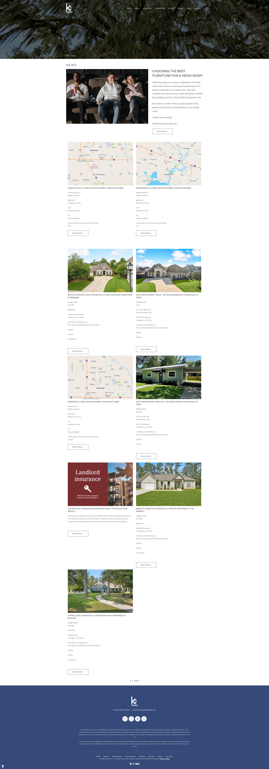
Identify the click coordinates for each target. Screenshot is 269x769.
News (189, 8)
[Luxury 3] (69, 8)
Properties (147, 8)
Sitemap (132, 759)
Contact (197, 8)
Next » (136, 681)
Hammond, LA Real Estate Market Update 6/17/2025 (93, 402)
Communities (160, 8)
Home (129, 8)
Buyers (171, 8)
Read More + (162, 131)
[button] (2, 766)
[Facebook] (125, 718)
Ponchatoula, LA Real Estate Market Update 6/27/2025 (95, 188)
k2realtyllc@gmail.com (147, 710)
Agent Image (165, 759)
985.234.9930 (124, 710)
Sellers (180, 8)
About (137, 8)
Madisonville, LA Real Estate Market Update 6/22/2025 (163, 188)
